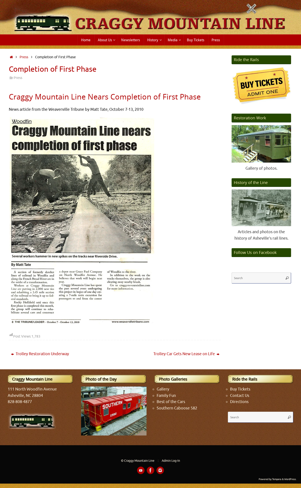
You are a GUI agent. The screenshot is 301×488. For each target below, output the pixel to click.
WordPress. (290, 479)
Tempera (276, 479)
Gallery (163, 389)
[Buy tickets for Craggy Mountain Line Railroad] (261, 86)
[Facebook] (150, 470)
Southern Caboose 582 (177, 408)
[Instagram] (160, 470)
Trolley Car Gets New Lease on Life (184, 353)
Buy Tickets (240, 389)
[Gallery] (261, 144)
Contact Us (239, 395)
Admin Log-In (171, 461)
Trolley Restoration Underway (42, 353)
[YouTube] (141, 470)
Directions (239, 401)
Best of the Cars (171, 401)
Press (24, 57)
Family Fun (166, 395)
